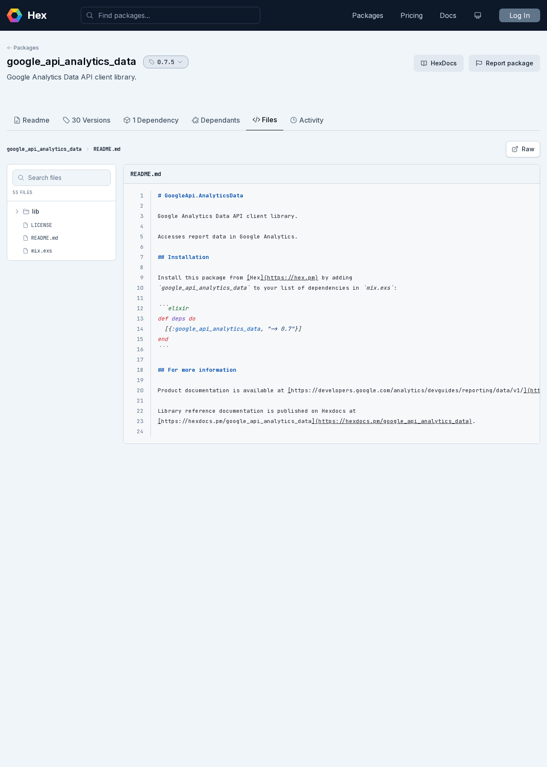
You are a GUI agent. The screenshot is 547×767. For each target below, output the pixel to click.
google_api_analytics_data (71, 61)
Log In (519, 15)
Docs (448, 15)
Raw (528, 149)
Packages (367, 15)
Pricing (411, 15)
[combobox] (170, 15)
